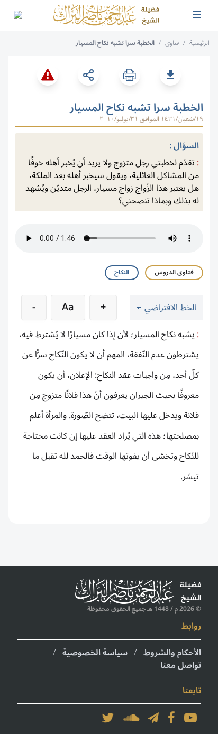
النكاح (121, 272)
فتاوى (172, 43)
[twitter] (108, 717)
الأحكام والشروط (172, 653)
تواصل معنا (180, 665)
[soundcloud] (131, 717)
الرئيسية (199, 43)
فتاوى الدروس (174, 272)
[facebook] (171, 717)
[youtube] (190, 717)
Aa (68, 307)
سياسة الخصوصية (95, 653)
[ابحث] (17, 15)
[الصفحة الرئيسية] (106, 15)
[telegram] (153, 717)
